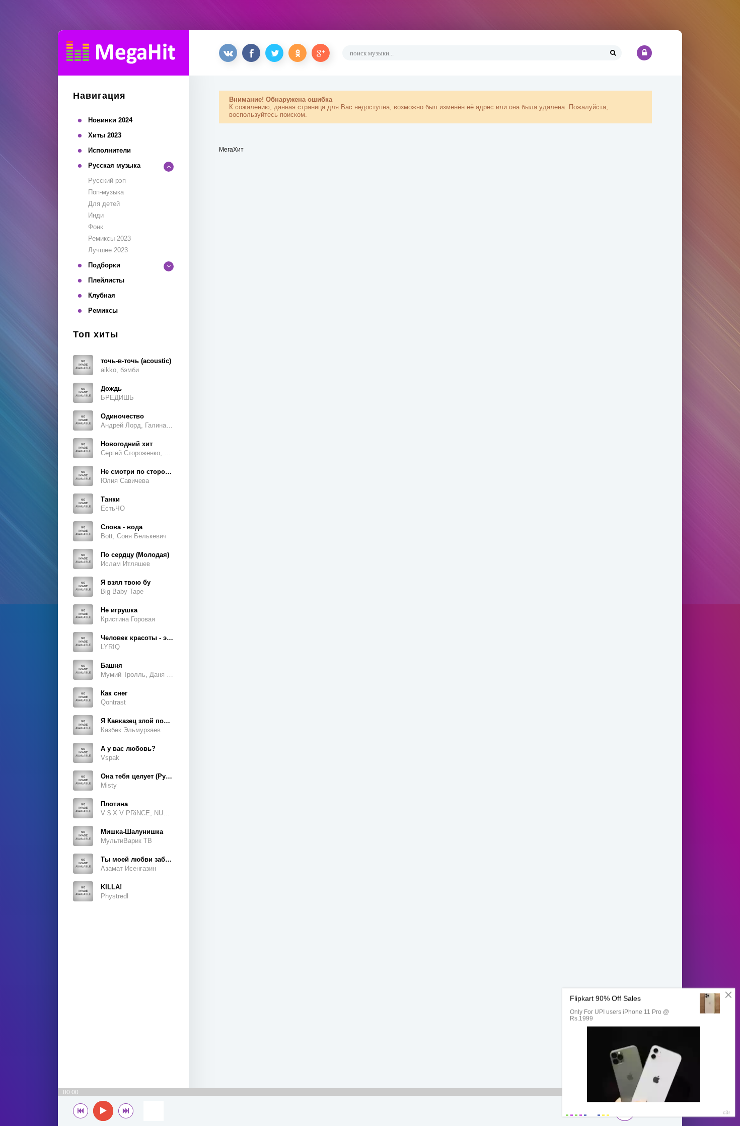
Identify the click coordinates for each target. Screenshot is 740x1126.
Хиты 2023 (104, 135)
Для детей (104, 203)
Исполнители (109, 150)
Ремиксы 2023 (109, 238)
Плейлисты (106, 280)
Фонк (95, 227)
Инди (96, 215)
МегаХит (231, 149)
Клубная (101, 295)
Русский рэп (107, 180)
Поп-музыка (106, 192)
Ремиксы (103, 310)
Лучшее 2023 (108, 250)
